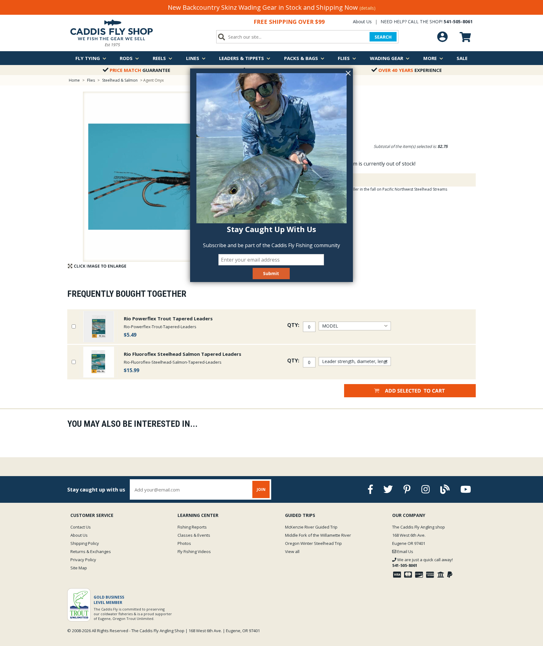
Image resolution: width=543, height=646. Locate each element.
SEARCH (383, 37)
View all (292, 551)
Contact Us (80, 527)
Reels (159, 58)
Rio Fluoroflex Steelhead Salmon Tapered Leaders (182, 354)
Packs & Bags (301, 58)
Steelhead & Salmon (120, 80)
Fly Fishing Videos (194, 551)
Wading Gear (386, 58)
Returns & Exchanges (90, 551)
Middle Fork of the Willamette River (318, 535)
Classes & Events (194, 535)
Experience (410, 70)
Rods (126, 58)
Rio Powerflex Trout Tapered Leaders (168, 318)
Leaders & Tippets (241, 58)
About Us (362, 21)
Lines (192, 58)
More (430, 58)
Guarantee (140, 70)
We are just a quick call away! (422, 562)
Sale (462, 58)
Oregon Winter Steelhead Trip (313, 543)
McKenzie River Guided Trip (311, 527)
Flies (344, 58)
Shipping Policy (84, 543)
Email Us (404, 551)
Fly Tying (87, 58)
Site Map (78, 568)
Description (313, 179)
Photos (184, 543)
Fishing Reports (192, 527)
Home (74, 80)
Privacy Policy (83, 559)
